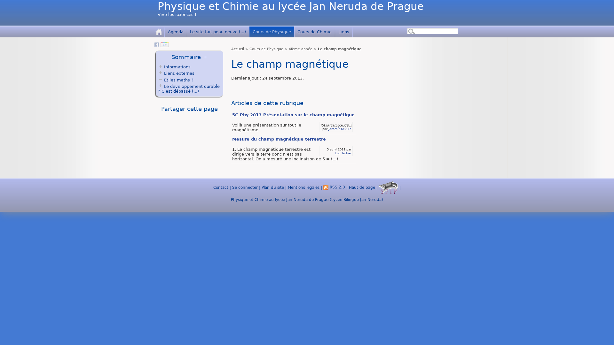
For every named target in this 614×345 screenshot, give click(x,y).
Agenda (176, 31)
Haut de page (362, 187)
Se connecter (245, 187)
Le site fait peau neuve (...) (218, 31)
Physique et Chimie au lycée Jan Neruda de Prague (291, 6)
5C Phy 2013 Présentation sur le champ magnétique (293, 114)
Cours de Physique (272, 31)
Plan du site (273, 187)
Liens (343, 31)
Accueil (237, 49)
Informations (177, 67)
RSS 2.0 (336, 187)
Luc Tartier (343, 153)
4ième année (300, 49)
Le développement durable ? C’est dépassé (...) (189, 89)
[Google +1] (165, 45)
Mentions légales (303, 187)
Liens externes (179, 73)
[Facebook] (156, 45)
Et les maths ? (178, 80)
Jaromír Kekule (339, 129)
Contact (220, 187)
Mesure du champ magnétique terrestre (279, 139)
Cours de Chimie (314, 31)
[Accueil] (159, 32)
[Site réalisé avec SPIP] (388, 187)
